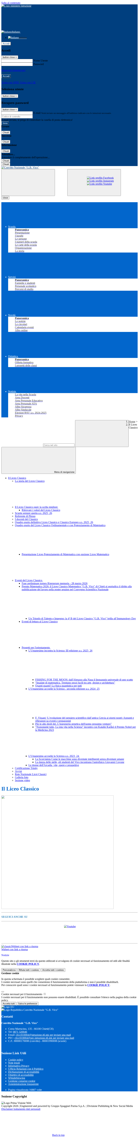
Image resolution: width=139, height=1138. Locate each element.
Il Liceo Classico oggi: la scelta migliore (36, 507)
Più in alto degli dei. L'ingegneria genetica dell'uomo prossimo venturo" (73, 723)
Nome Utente (40, 60)
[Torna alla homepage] (69, 167)
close (5, 197)
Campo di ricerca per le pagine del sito (21, 445)
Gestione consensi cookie (21, 1081)
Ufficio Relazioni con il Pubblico (25, 1068)
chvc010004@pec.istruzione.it (44, 1037)
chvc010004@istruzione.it (43, 1034)
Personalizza (9, 970)
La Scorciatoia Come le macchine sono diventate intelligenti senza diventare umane (79, 759)
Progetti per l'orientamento (36, 647)
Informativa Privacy (18, 1065)
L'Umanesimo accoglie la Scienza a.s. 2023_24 (54, 756)
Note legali (14, 1062)
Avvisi (18, 771)
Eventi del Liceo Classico (29, 580)
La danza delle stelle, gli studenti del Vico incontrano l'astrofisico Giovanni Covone (79, 762)
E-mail (37, 112)
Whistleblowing (16, 1078)
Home (132, 421)
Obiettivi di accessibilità (21, 1074)
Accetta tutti (53, 970)
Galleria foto (21, 777)
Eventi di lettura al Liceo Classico (40, 621)
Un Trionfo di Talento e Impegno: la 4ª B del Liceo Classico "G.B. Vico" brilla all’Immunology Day (82, 618)
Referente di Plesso (25, 516)
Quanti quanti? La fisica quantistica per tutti (58, 685)
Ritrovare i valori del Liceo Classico (41, 510)
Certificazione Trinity (26, 768)
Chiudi (6, 132)
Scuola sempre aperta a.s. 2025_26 (33, 513)
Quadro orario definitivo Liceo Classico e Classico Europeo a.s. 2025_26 (54, 522)
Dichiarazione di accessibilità (23, 1071)
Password (38, 64)
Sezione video (22, 780)
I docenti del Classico (26, 519)
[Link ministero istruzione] (16, 5)
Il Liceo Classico (17, 478)
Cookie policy (15, 1059)
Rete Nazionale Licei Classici (30, 774)
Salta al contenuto (10, 2)
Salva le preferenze (27, 1003)
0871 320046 (20, 1031)
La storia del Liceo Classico (30, 481)
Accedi (6, 43)
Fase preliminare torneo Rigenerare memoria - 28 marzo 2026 (54, 583)
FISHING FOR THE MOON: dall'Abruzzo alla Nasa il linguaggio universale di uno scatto (84, 679)
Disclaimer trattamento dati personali (20, 1109)
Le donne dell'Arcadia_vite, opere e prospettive (53, 765)
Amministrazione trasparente (23, 1084)
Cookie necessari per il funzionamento (22, 994)
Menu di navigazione (64, 472)
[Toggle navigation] (28, 182)
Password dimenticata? (13, 70)
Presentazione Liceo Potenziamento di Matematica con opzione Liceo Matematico (65, 554)
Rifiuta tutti (29, 970)
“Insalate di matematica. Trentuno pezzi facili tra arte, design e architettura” (75, 682)
